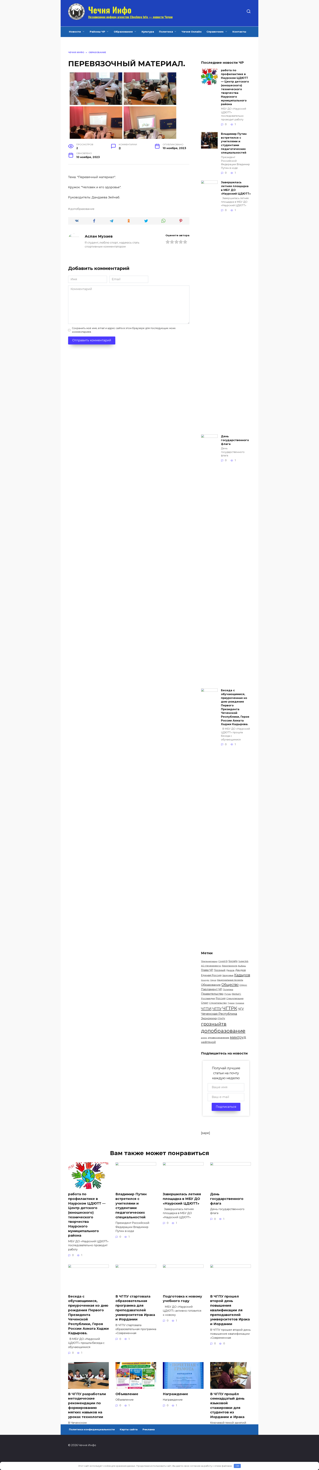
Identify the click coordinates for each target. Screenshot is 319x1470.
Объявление (126, 1394)
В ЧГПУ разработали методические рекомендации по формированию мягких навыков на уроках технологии (87, 1405)
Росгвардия (208, 998)
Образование (123, 31)
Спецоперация (234, 998)
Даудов (230, 970)
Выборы (242, 966)
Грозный (219, 970)
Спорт (204, 1002)
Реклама (149, 1429)
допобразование (82, 208)
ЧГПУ (217, 1009)
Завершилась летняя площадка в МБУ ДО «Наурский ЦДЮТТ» (236, 188)
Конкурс (205, 980)
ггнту (221, 1018)
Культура (148, 31)
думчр (204, 1038)
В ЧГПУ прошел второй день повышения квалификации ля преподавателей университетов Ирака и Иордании (230, 1310)
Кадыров (242, 975)
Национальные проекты (230, 980)
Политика (166, 31)
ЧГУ (241, 1009)
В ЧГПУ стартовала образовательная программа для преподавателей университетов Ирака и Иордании (135, 1307)
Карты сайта (129, 1429)
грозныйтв (213, 1024)
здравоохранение (218, 1037)
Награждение (175, 1394)
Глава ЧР (207, 970)
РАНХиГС (236, 994)
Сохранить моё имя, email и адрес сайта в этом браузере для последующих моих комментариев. (124, 330)
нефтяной (208, 1042)
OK (237, 1466)
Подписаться (226, 1107)
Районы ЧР (97, 31)
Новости (75, 31)
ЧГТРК (229, 1008)
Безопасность (229, 966)
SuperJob (243, 961)
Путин (227, 994)
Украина (239, 1003)
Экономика (209, 1018)
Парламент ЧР (211, 989)
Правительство (212, 993)
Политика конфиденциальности (92, 1429)
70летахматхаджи (209, 961)
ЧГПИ (206, 1009)
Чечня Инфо (109, 9)
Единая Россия (211, 975)
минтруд (238, 1037)
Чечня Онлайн (192, 31)
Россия (220, 998)
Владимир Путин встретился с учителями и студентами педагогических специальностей (234, 143)
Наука (213, 980)
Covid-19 (223, 961)
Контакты (239, 31)
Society (233, 961)
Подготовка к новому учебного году (182, 1298)
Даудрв (240, 970)
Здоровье (227, 975)
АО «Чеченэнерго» (211, 966)
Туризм (231, 1003)
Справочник (215, 31)
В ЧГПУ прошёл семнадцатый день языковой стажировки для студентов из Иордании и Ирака (227, 1405)
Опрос (243, 985)
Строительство (218, 1003)
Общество (230, 984)
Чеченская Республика (219, 1014)
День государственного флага (235, 440)
